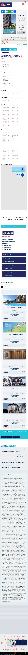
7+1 (7, 519)
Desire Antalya (7, 590)
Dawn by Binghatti (12, 593)
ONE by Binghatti (12, 539)
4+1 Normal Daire (17, 575)
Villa (17, 523)
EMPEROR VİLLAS (14, 521)
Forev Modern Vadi (20, 513)
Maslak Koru (6, 497)
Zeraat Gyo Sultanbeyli (9, 491)
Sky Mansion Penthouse (20, 546)
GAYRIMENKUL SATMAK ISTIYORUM (8, 451)
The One (13, 489)
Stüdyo (16, 485)
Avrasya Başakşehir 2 (8, 513)
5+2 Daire (6, 521)
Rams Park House (5, 495)
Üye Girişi (19, 654)
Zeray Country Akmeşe (17, 566)
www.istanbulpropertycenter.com (8, 284)
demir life (10, 497)
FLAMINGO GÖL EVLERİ (20, 462)
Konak (4, 433)
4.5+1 (24, 507)
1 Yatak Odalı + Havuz (8, 535)
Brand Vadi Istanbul (13, 498)
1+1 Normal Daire (8, 573)
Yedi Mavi (9, 519)
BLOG (3, 459)
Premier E (4, 526)
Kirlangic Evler (16, 494)
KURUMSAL (18, 451)
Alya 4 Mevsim (22, 503)
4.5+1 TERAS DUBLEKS (17, 577)
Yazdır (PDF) (5, 49)
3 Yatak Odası (11, 534)
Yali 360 (7, 489)
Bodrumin (6, 563)
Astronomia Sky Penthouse (14, 583)
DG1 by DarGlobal (7, 485)
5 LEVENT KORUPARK (18, 465)
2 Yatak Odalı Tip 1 (7, 543)
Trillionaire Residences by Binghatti (14, 547)
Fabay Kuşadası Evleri (13, 589)
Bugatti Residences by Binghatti (18, 545)
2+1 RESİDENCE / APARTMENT (18, 558)
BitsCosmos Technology (20, 652)
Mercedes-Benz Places (17, 481)
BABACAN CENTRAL (16, 595)
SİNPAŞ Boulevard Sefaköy (21, 561)
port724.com (7, 652)
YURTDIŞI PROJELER (5, 449)
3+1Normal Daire (8, 527)
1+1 (15, 503)
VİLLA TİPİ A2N (14, 551)
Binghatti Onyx (15, 483)
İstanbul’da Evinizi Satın (10, 459)
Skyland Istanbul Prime (20, 497)
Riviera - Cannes (5, 546)
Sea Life (24, 511)
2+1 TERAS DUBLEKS (12, 574)
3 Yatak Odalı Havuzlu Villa (20, 541)
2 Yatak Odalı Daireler (11, 549)
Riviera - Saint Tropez (12, 546)
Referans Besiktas (11, 490)
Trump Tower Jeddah (8, 554)
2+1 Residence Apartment (6, 511)
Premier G (7, 526)
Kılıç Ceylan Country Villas (7, 505)
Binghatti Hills (22, 535)
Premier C (18, 525)
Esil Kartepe (19, 526)
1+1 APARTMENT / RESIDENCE (11, 522)
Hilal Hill (21, 562)
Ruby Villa (19, 582)
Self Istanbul (10, 509)
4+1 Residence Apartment (11, 510)
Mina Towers (9, 562)
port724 (4, 286)
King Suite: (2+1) (8, 591)
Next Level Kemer (15, 507)
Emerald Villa (15, 582)
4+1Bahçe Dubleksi (20, 527)
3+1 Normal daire (15, 570)
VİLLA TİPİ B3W (8, 553)
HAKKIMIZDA (19, 454)
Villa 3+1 (11, 538)
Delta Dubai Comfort (11, 503)
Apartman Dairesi (19, 431)
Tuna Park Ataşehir (12, 518)
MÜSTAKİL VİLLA (5, 530)
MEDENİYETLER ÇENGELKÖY (8, 506)
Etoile (12, 553)
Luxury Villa (7, 514)
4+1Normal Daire (5, 529)
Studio (12, 586)
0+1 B (3, 515)
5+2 (16, 561)
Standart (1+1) (15, 590)
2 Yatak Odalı (12, 537)
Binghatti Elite (4, 533)
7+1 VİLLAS (20, 521)
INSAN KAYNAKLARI (20, 459)
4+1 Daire (9, 521)
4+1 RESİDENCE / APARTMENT (20, 557)
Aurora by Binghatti (16, 538)
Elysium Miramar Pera (11, 523)
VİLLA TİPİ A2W (20, 551)
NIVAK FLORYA (23, 518)
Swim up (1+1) (21, 590)
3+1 (18, 503)
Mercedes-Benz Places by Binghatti (14, 542)
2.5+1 (3, 509)
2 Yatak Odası (6, 534)
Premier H (11, 526)
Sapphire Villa (9, 582)
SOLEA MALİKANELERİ (6, 578)
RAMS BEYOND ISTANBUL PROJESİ (8, 462)
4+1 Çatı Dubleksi (11, 529)
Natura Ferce (4, 499)
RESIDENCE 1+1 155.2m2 (6, 601)
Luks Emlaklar (16, 436)
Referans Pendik (5, 494)
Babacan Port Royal (12, 493)
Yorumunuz (15, 226)
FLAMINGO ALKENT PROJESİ (7, 465)
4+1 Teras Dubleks (10, 566)
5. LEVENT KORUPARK (10, 557)
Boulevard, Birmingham (11, 479)
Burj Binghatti (4, 582)
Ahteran (23, 490)
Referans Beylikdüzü (7, 515)
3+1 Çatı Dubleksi (14, 527)
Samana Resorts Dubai (18, 534)
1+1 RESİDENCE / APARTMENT (7, 558)
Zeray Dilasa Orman (7, 567)
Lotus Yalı (11, 561)
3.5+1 (7, 509)
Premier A (10, 525)
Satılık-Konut (11, 431)
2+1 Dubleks (22, 589)
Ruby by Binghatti (15, 533)
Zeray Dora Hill (16, 571)
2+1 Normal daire (17, 569)
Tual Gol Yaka (23, 502)
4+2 (22, 511)
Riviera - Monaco (5, 547)
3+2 (12, 587)
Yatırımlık (3, 436)
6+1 (11, 563)
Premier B (14, 525)
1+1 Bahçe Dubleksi (14, 567)
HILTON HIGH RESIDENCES (15, 467)
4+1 (19, 503)
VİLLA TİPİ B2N (8, 551)
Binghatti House (7, 586)
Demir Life (20, 555)
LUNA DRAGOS (10, 579)
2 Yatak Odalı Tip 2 (9, 545)
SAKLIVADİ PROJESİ (5, 467)
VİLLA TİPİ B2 (16, 553)
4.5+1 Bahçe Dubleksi (9, 577)
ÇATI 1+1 (24, 530)
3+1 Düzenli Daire (8, 565)
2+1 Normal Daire (5, 574)
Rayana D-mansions (16, 486)
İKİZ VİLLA (17, 530)
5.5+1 (5, 509)
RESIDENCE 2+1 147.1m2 (18, 599)
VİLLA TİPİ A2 (21, 553)
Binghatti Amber (5, 483)
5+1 (17, 505)
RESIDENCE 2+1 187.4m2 (9, 599)
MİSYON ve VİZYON (20, 456)
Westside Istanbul (22, 489)
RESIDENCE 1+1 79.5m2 (6, 598)
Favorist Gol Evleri (11, 501)
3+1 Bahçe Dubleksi (8, 570)
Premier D (22, 525)
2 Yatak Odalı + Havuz (16, 535)
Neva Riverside (20, 529)
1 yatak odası (13, 485)
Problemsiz (9, 436)
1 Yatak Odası (10, 483)
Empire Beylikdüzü (6, 517)
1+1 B (24, 514)
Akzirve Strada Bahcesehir (16, 499)
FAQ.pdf (4, 65)
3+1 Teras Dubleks (14, 565)
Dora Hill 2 (18, 563)
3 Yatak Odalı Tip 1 (13, 543)
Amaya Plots (8, 482)
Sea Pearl (14, 517)
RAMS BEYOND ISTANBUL (18, 597)
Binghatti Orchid (19, 482)
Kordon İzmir (21, 522)
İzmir (25, 431)
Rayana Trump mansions (9, 487)
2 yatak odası (20, 485)
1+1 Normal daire (21, 567)
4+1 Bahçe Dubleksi (21, 565)
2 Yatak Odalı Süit (12, 541)
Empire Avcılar (21, 515)
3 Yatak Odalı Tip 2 (20, 543)
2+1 (22, 482)
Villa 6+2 (11, 514)
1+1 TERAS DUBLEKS (15, 573)
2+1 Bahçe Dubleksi (10, 569)
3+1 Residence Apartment (20, 510)
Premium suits (6, 493)
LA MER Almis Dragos (16, 514)
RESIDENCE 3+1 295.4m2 (15, 598)
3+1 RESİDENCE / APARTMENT (17, 559)
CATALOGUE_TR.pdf (7, 55)
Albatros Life (13, 511)
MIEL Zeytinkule (21, 505)
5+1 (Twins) (15, 505)
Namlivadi (17, 495)
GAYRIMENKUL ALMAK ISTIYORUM (17, 449)
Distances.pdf (16, 55)
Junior (12, 590)
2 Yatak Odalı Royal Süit (19, 537)
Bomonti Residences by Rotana (15, 502)
